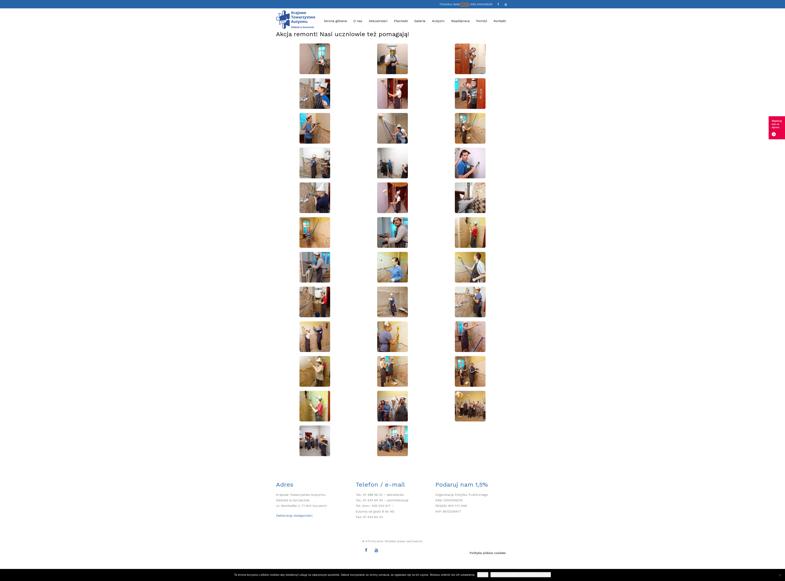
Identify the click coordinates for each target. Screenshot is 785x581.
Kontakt (500, 21)
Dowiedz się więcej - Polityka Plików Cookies (520, 574)
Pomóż (481, 21)
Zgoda (483, 574)
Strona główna (335, 21)
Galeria (419, 21)
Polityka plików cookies (488, 553)
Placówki (401, 21)
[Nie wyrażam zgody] (780, 575)
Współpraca (460, 21)
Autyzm (438, 21)
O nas (357, 21)
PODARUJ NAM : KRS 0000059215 (466, 4)
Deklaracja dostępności (294, 515)
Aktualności (378, 21)
